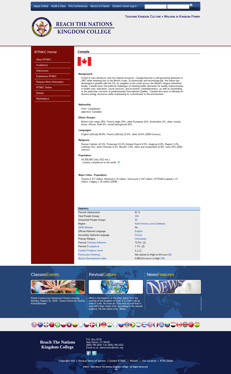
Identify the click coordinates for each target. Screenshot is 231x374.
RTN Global (166, 361)
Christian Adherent (96, 242)
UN (162, 258)
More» (123, 309)
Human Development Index (92, 258)
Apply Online (41, 6)
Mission (134, 361)
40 (136, 220)
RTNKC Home (45, 52)
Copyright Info (67, 361)
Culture (109, 274)
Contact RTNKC (117, 361)
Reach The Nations (57, 342)
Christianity (141, 238)
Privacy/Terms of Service (92, 361)
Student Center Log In (124, 6)
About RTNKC (43, 59)
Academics (42, 65)
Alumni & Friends (99, 6)
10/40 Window (85, 227)
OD (169, 254)
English (139, 231)
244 (137, 216)
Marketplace (42, 98)
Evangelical (93, 246)
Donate (40, 93)
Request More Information (49, 82)
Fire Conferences (78, 6)
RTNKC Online (44, 87)
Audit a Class (58, 6)
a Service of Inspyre (140, 369)
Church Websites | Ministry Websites (98, 369)
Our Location (149, 361)
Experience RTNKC (46, 76)
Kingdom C (52, 347)
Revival (96, 274)
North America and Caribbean (150, 223)
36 (118, 162)
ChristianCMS (124, 369)
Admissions (42, 70)
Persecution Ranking (89, 254)
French (138, 235)
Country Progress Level (90, 250)
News (152, 274)
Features (165, 274)
